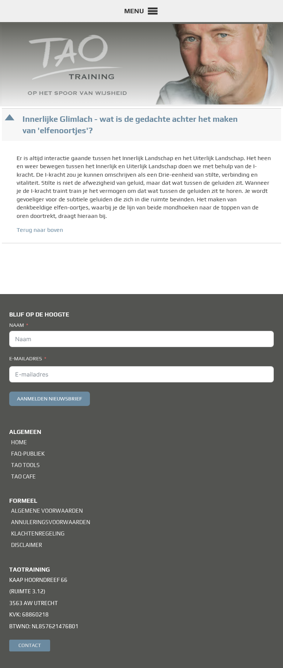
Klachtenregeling (37, 533)
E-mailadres (25, 358)
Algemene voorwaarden (47, 511)
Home (19, 442)
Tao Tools (25, 465)
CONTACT (29, 645)
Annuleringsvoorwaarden (50, 522)
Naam (16, 325)
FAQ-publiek (28, 453)
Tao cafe (23, 476)
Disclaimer (26, 545)
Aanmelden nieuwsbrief (49, 399)
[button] (134, 11)
